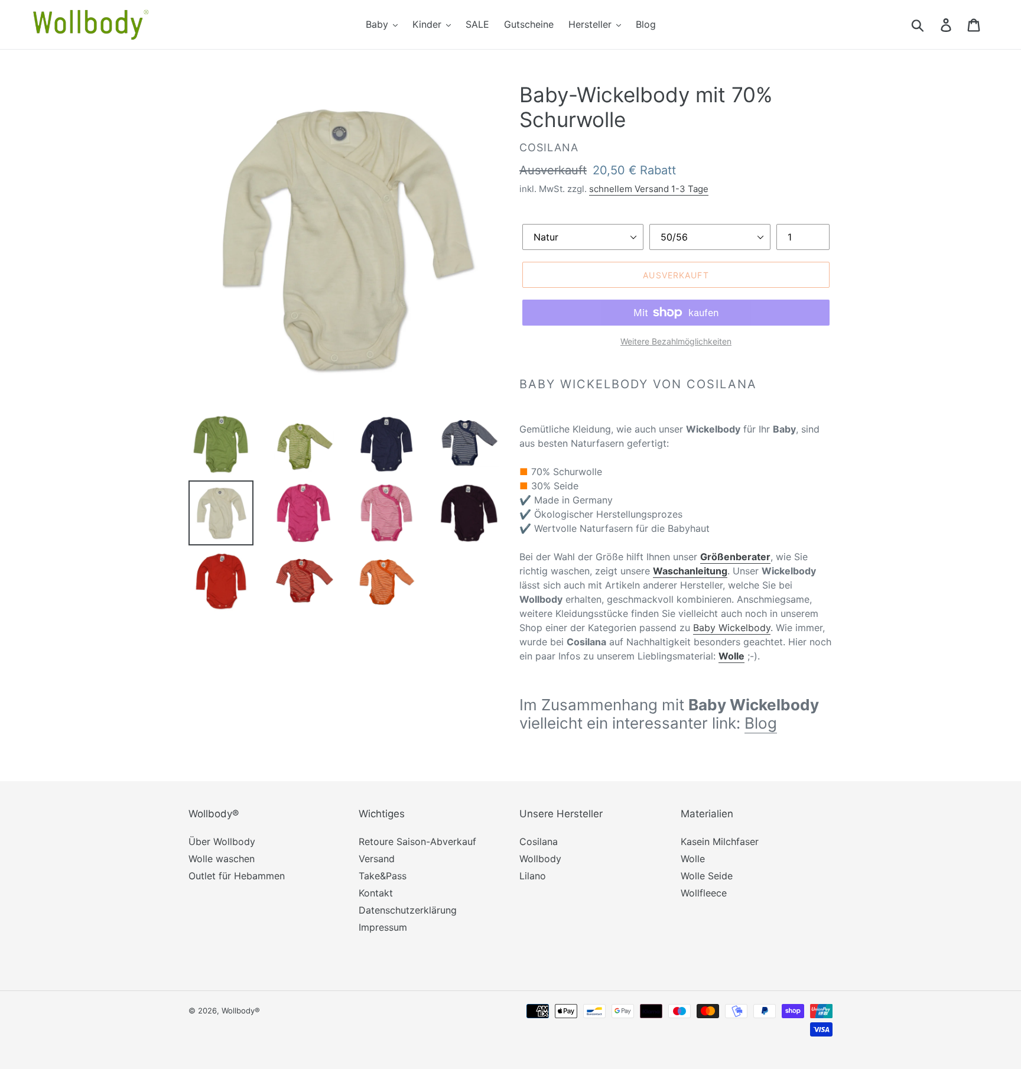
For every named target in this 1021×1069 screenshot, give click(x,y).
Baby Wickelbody (731, 627)
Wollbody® (241, 1010)
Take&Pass (383, 876)
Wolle (693, 859)
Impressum (383, 927)
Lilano (532, 876)
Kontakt (376, 893)
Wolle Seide (707, 876)
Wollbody (540, 859)
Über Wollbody (221, 841)
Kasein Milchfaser (720, 841)
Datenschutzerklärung (408, 910)
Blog (760, 723)
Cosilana (538, 841)
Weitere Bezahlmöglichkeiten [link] (675, 341)
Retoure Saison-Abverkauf (417, 841)
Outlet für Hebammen (236, 876)
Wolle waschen (221, 859)
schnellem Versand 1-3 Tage (648, 188)
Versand (377, 859)
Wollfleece (704, 893)
